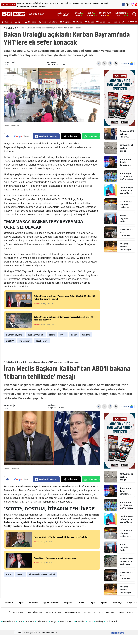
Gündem (8, 22)
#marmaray (24, 341)
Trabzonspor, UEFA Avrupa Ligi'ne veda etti (126, 176)
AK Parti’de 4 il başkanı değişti (126, 148)
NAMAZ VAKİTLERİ (100, 3)
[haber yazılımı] (117, 632)
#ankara (86, 334)
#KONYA (10, 341)
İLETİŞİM (42, 6)
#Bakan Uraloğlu (35, 334)
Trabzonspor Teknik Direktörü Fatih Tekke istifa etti (126, 162)
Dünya (79, 22)
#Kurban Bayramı (14, 334)
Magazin (67, 22)
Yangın (53, 621)
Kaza (19, 621)
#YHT (62, 334)
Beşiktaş (98, 621)
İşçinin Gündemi (49, 22)
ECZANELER (86, 3)
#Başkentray (41, 341)
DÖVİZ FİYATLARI (40, 3)
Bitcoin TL (121, 13)
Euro (90, 13)
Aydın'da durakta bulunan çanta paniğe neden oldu (126, 246)
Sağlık (91, 22)
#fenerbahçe (8, 621)
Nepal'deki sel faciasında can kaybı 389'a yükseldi (126, 561)
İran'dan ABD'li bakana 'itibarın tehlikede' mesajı (127, 134)
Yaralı (89, 621)
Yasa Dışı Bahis (65, 621)
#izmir (74, 334)
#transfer (80, 621)
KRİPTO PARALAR (72, 3)
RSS (19, 632)
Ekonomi (32, 22)
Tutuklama (28, 621)
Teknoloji (115, 22)
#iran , (20, 574)
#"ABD (9, 574)
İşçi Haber (10, 28)
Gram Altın (106, 13)
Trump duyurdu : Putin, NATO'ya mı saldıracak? (125, 218)
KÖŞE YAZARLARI (24, 3)
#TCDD (52, 334)
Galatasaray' (41, 621)
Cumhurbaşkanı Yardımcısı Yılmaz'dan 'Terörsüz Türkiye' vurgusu (126, 190)
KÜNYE (34, 6)
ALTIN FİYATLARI (56, 3)
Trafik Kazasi (110, 621)
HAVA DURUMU (23, 6)
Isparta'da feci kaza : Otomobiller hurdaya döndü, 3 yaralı (126, 232)
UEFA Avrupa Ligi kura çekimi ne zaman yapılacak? (126, 204)
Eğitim (102, 22)
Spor (20, 22)
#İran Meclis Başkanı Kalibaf (42, 574)
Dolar (78, 13)
